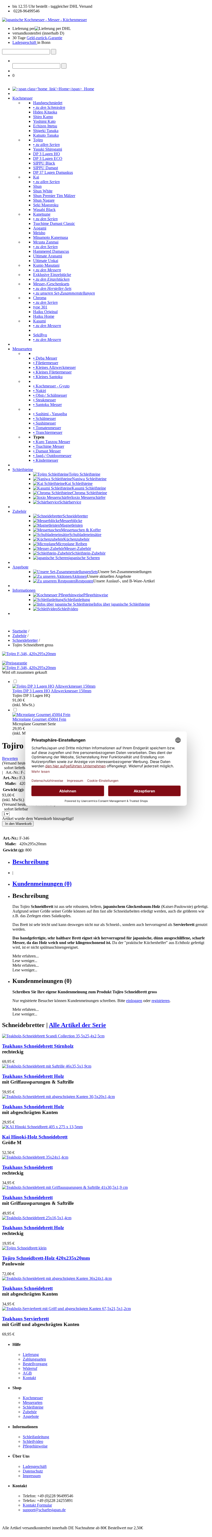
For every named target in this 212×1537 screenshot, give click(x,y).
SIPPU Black (44, 163)
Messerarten (22, 349)
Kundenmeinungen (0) (42, 883)
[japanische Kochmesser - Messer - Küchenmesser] (44, 20)
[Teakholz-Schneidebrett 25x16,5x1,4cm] (36, 1218)
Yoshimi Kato (44, 121)
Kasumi (39, 321)
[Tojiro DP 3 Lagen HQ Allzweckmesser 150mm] (53, 686)
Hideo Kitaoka (45, 112)
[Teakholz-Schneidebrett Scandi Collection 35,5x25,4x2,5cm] (53, 1036)
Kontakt (29, 1378)
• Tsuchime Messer (48, 446)
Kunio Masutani (46, 265)
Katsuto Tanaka (46, 135)
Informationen (23, 590)
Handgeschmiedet (47, 103)
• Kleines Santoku (48, 377)
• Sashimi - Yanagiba (50, 414)
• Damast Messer (47, 451)
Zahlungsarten (34, 1359)
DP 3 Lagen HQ (46, 154)
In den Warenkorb (18, 824)
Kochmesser (22, 98)
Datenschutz (33, 1471)
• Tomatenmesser (47, 428)
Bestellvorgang (35, 1364)
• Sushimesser (44, 423)
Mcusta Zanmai (45, 242)
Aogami (39, 228)
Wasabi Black (44, 209)
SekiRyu (40, 335)
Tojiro (38, 140)
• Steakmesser (44, 400)
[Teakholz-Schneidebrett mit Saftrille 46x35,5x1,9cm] (46, 1066)
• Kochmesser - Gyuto (51, 386)
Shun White (42, 191)
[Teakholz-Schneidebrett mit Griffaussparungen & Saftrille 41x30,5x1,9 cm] (65, 1187)
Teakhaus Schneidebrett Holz (33, 1076)
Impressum (32, 1476)
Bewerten (10, 758)
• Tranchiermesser (47, 432)
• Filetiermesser (45, 363)
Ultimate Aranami (47, 256)
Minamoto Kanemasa (50, 237)
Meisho (39, 233)
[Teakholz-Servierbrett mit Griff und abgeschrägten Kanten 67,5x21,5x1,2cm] (66, 1308)
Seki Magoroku (45, 205)
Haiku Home (43, 316)
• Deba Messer (45, 358)
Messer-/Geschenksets (51, 284)
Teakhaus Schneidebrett (27, 1167)
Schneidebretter (25, 640)
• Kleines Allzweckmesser (54, 367)
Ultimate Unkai (45, 260)
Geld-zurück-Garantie (44, 38)
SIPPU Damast (45, 168)
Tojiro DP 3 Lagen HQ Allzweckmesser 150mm (51, 691)
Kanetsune (41, 214)
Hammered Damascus (51, 251)
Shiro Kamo (43, 117)
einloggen (134, 1000)
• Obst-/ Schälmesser (50, 395)
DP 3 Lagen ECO (47, 158)
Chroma (39, 298)
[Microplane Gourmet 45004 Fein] (41, 714)
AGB (27, 1373)
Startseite (19, 631)
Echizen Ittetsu (45, 126)
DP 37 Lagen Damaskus (53, 172)
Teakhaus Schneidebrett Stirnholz (37, 1046)
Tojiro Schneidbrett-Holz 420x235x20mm (46, 1258)
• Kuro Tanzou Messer (51, 442)
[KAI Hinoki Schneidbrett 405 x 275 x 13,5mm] (42, 1127)
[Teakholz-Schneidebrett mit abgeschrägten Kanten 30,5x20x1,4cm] (58, 1096)
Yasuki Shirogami (47, 149)
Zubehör (19, 511)
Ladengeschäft (24, 42)
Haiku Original (45, 312)
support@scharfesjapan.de (44, 1510)
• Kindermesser (45, 460)
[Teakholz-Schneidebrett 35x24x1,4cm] (35, 1157)
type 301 (40, 307)
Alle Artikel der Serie (77, 1025)
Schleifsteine (22, 469)
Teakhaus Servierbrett (25, 1318)
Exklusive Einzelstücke (52, 274)
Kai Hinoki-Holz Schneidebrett (34, 1137)
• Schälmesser (44, 418)
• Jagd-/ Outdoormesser (52, 455)
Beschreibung (30, 861)
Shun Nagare (44, 200)
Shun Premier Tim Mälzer (54, 195)
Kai (36, 177)
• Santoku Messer (47, 404)
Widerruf (30, 1368)
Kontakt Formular (37, 1505)
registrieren (161, 1000)
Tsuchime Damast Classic (54, 223)
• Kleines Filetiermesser (52, 372)
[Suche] (53, 51)
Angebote (20, 567)
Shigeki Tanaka (45, 130)
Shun (37, 186)
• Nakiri (39, 390)
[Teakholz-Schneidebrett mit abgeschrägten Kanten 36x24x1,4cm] (57, 1278)
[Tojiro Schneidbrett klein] (24, 1248)
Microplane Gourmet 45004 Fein (39, 719)
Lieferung (31, 1354)
